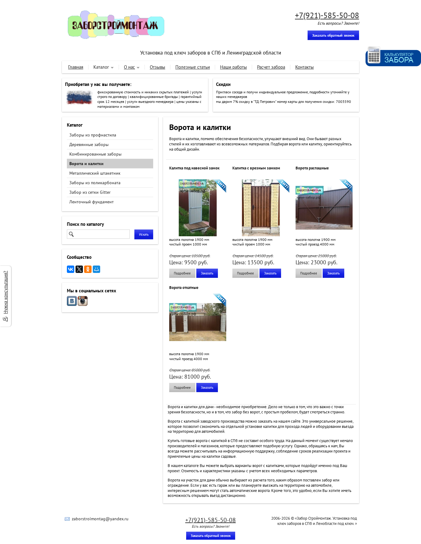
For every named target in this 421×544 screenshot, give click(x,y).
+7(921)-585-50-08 (327, 15)
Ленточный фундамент (91, 202)
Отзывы (157, 67)
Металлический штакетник (95, 173)
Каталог (101, 67)
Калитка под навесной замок (194, 168)
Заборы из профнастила (92, 135)
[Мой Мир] (96, 269)
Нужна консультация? (5, 292)
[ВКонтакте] (70, 269)
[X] (79, 269)
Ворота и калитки (86, 163)
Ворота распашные (312, 168)
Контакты (304, 67)
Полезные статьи (192, 67)
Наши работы (233, 67)
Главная (75, 67)
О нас (129, 67)
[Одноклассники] (88, 269)
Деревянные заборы (88, 144)
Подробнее (182, 273)
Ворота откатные (183, 287)
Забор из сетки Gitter (90, 192)
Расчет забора (271, 67)
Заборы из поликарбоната (95, 182)
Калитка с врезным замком (256, 168)
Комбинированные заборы (95, 154)
